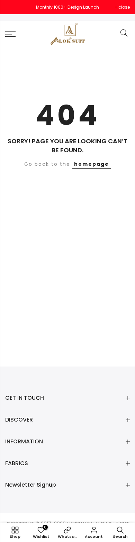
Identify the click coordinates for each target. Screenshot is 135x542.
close (14, 7)
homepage (91, 164)
